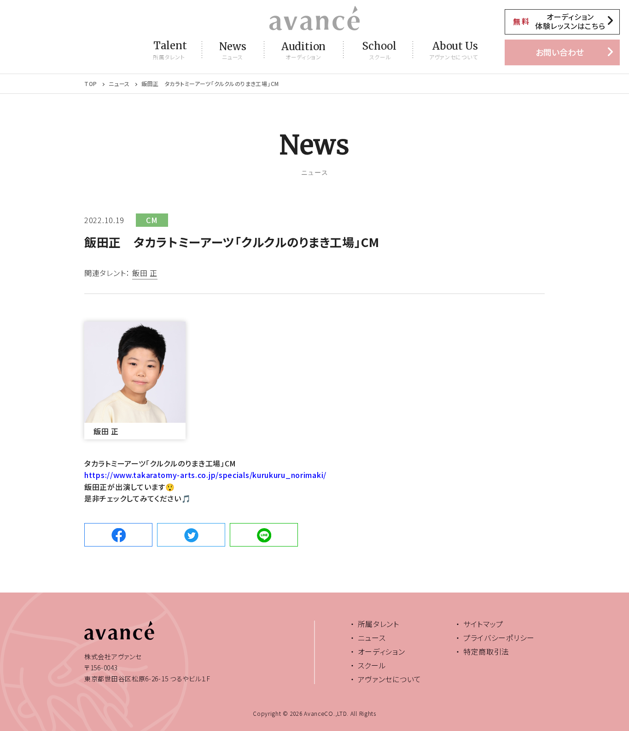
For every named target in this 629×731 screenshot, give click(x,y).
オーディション (381, 651)
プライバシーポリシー (499, 637)
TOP (90, 83)
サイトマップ (483, 623)
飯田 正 (144, 273)
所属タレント (378, 623)
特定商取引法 (486, 651)
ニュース (119, 83)
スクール (372, 665)
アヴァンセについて (389, 679)
